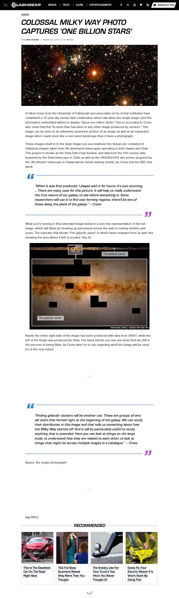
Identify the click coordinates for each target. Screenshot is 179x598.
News (52, 4)
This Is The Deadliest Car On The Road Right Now (37, 571)
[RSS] (148, 5)
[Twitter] (127, 5)
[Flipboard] (141, 5)
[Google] (134, 5)
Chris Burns (31, 40)
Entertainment (101, 4)
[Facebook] (121, 5)
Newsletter (166, 5)
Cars (79, 4)
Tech (66, 4)
